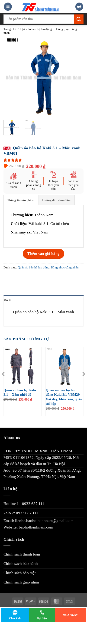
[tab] (20, 200)
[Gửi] (79, 19)
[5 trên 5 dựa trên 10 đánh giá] (43, 160)
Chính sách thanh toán (21, 554)
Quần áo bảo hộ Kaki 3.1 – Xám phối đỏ (19, 392)
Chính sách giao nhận (21, 582)
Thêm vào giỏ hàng (43, 253)
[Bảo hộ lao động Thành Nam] (44, 6)
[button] (8, 6)
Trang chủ (9, 29)
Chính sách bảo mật (19, 573)
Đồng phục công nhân (65, 267)
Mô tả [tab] (7, 300)
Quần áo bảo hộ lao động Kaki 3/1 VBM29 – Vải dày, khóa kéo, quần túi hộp (64, 397)
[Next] (76, 76)
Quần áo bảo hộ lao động (36, 29)
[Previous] (11, 76)
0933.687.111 (33, 503)
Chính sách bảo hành (20, 563)
